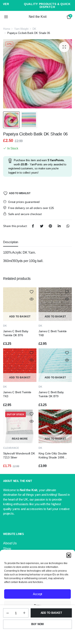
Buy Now (37, 624)
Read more (20, 438)
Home (6, 28)
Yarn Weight (21, 28)
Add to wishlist (19, 193)
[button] (69, 555)
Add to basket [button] (19, 316)
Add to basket (51, 612)
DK (34, 28)
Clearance (11, 447)
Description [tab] (10, 242)
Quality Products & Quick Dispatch (37, 5)
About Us (10, 543)
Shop (7, 548)
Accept (37, 594)
